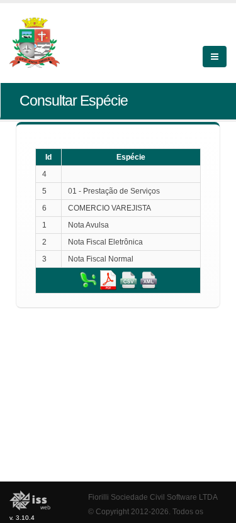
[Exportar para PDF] (108, 279)
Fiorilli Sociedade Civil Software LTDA (153, 497)
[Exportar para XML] (148, 279)
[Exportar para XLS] (88, 279)
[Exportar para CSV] (128, 279)
